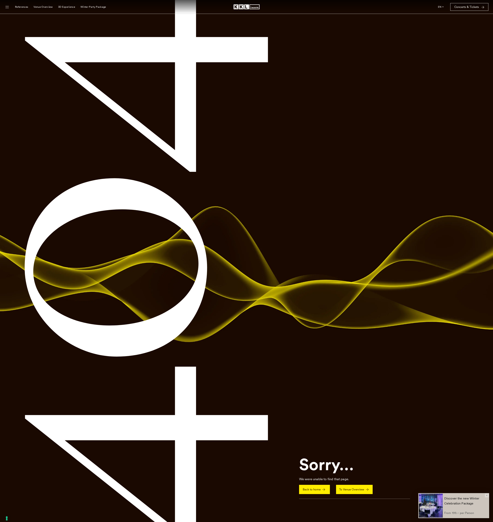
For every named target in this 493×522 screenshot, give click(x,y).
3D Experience (66, 6)
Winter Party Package (93, 6)
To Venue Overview (351, 489)
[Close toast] (487, 495)
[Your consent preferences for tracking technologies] (6, 518)
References (21, 6)
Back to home (312, 489)
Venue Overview (43, 6)
